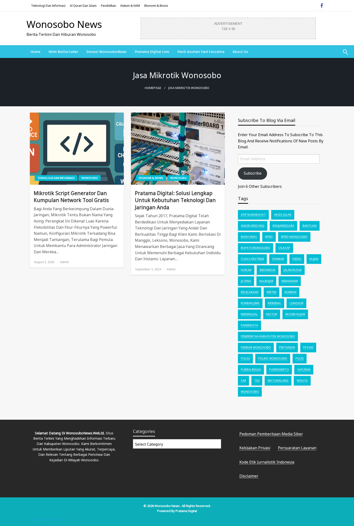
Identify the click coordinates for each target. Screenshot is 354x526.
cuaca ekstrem (252, 259)
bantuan (309, 226)
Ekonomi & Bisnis (156, 6)
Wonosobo (89, 178)
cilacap (284, 248)
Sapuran (303, 370)
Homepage (153, 88)
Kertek (271, 292)
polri (299, 358)
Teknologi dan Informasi (48, 6)
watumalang (278, 381)
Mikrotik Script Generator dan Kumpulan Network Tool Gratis (71, 196)
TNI (256, 381)
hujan (313, 259)
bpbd (269, 237)
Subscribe (253, 173)
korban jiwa (250, 303)
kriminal (274, 303)
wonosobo (250, 392)
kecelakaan (249, 292)
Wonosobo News (64, 24)
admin (64, 262)
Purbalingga (251, 370)
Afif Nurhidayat (253, 215)
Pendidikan (108, 6)
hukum (246, 270)
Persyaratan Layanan (297, 447)
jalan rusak (293, 270)
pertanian (287, 347)
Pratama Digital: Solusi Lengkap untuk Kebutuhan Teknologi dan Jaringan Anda (175, 200)
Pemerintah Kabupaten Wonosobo (268, 336)
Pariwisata (249, 325)
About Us (240, 51)
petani (308, 347)
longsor (296, 303)
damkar (278, 259)
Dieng (296, 259)
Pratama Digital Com (152, 51)
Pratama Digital (186, 511)
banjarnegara (283, 226)
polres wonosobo (272, 358)
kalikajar (266, 281)
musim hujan (295, 314)
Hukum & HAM (130, 6)
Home (35, 51)
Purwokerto (279, 370)
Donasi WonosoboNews (106, 51)
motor (271, 314)
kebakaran (290, 281)
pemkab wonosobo (256, 347)
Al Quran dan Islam (83, 6)
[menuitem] (35, 51)
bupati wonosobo (255, 248)
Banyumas (249, 237)
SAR (243, 381)
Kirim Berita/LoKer (63, 51)
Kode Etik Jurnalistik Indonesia (266, 462)
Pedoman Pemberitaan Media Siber (271, 434)
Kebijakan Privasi (254, 447)
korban (290, 292)
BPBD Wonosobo (294, 237)
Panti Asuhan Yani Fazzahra (200, 51)
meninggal (249, 314)
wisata (302, 381)
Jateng (246, 281)
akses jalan (282, 215)
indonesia (267, 270)
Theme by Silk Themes (47, 519)
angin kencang (252, 226)
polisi (245, 358)
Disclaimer (248, 476)
